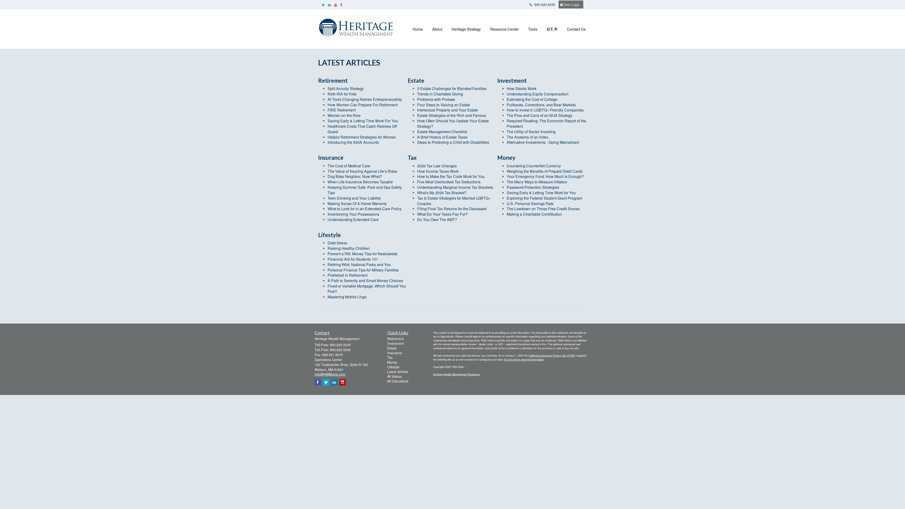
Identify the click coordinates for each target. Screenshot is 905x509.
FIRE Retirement (342, 110)
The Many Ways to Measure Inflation (537, 182)
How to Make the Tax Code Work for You (451, 176)
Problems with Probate (436, 99)
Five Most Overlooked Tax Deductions (449, 182)
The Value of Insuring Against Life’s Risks (362, 171)
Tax (390, 357)
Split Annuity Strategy (346, 88)
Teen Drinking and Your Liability (354, 198)
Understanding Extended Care (353, 219)
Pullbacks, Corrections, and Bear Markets (541, 104)
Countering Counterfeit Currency (534, 165)
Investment (395, 343)
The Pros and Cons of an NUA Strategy (539, 115)
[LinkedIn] (329, 4)
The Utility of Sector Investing (531, 131)
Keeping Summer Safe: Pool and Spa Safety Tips (365, 190)
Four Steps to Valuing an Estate (443, 104)
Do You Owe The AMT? (437, 219)
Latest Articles (397, 371)
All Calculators (397, 381)
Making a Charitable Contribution (534, 214)
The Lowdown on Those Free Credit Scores (543, 208)
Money (392, 362)
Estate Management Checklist (442, 131)
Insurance (394, 352)
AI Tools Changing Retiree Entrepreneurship (365, 99)
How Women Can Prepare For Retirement (363, 104)
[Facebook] (341, 4)
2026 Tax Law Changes (437, 165)
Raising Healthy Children (349, 248)
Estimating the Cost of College (532, 99)
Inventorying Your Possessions (353, 214)
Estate (392, 348)
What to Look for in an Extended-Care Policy (365, 208)
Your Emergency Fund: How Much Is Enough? (545, 176)
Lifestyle (393, 367)
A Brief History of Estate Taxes (442, 137)
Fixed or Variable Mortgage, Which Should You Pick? (367, 288)
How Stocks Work (521, 88)
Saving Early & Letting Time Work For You (363, 120)
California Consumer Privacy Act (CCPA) (552, 355)
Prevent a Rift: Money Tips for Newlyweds (362, 253)
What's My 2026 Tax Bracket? (441, 192)
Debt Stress (337, 243)
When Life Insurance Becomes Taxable (360, 182)
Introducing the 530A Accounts (353, 142)
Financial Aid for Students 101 (353, 259)
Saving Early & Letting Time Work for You (541, 192)
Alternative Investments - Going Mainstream (543, 142)
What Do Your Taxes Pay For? (442, 214)
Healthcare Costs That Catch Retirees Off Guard (362, 128)
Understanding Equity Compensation (537, 94)
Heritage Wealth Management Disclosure (456, 374)
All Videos (394, 376)
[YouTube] (335, 4)
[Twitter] (323, 4)
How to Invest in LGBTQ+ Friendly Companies (545, 110)
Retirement (395, 338)
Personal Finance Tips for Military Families (363, 270)
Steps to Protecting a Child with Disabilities (453, 142)
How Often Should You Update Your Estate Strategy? (453, 123)
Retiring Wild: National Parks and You (359, 264)
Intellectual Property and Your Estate (447, 110)
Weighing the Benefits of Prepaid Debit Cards (545, 171)
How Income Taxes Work (438, 171)
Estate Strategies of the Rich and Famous (451, 115)
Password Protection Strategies (533, 187)
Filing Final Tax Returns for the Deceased (451, 208)
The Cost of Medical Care (349, 165)
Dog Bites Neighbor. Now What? (355, 176)
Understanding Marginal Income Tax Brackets (455, 187)
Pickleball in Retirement (347, 275)
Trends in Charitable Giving (440, 94)
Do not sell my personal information (524, 359)
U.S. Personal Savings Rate (530, 203)
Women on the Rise (344, 115)
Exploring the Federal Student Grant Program (544, 198)
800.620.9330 (545, 4)
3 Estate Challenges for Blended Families (451, 88)
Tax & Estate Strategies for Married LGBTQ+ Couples (453, 200)
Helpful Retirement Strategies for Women (362, 137)
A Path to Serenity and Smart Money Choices (365, 280)
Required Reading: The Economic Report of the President (546, 123)
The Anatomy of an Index (527, 137)
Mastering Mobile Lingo (347, 297)
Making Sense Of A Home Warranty (357, 203)
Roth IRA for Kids (342, 94)
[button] (437, 29)
